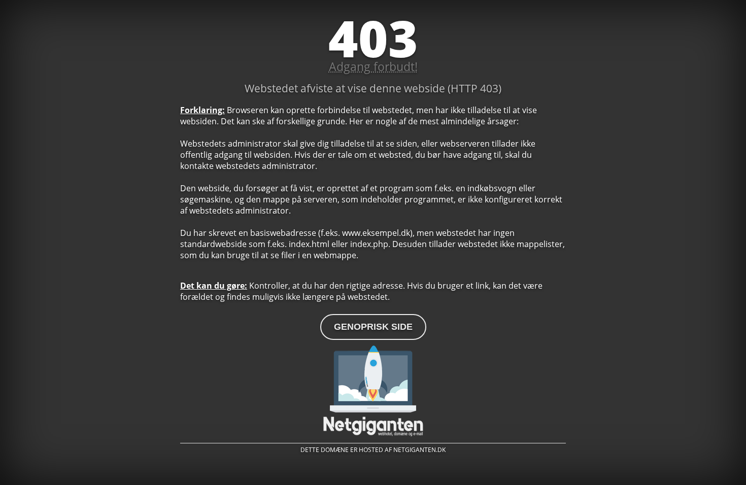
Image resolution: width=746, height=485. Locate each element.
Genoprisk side (373, 327)
